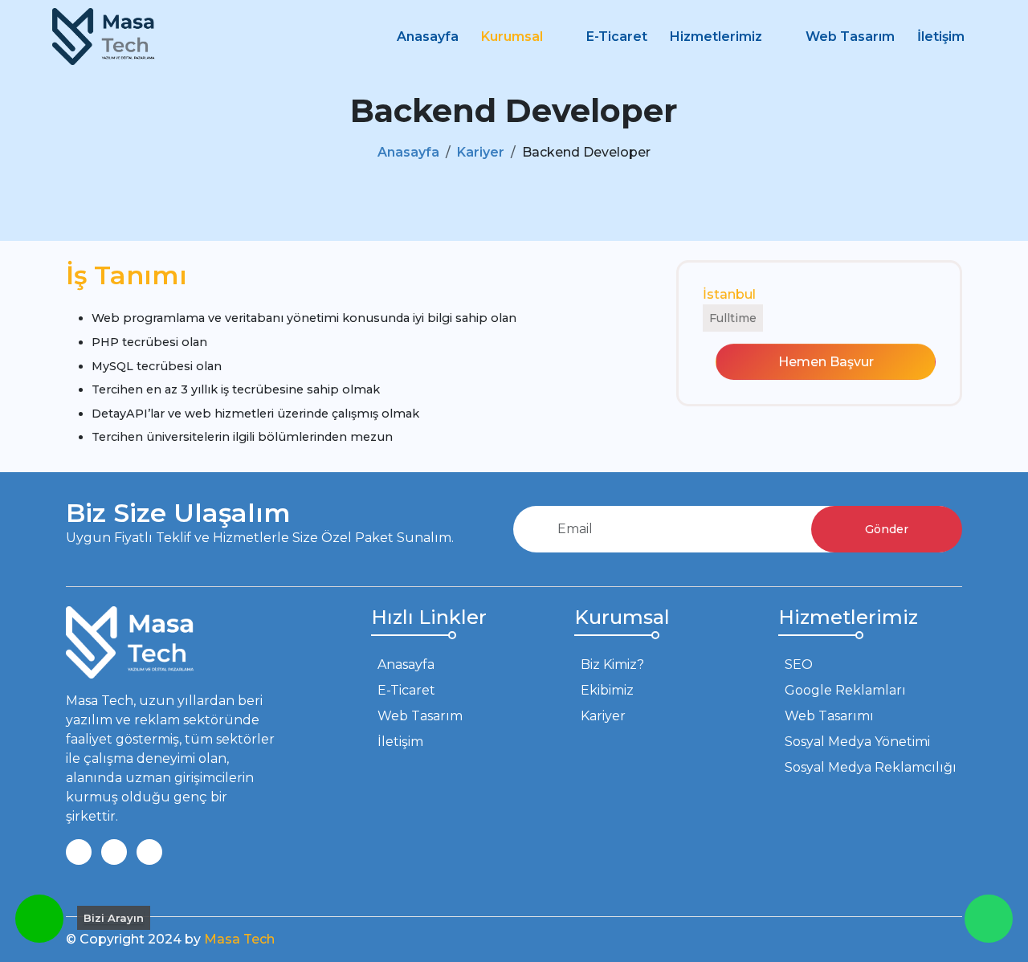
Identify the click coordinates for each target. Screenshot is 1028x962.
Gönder (886, 529)
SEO (799, 664)
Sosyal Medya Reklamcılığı (871, 767)
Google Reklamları (845, 690)
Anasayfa (428, 36)
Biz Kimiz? (612, 664)
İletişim (941, 36)
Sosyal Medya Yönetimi (857, 741)
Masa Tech (239, 939)
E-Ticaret (616, 36)
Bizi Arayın (114, 917)
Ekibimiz (607, 690)
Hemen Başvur (826, 361)
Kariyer (480, 152)
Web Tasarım (850, 36)
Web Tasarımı (829, 716)
